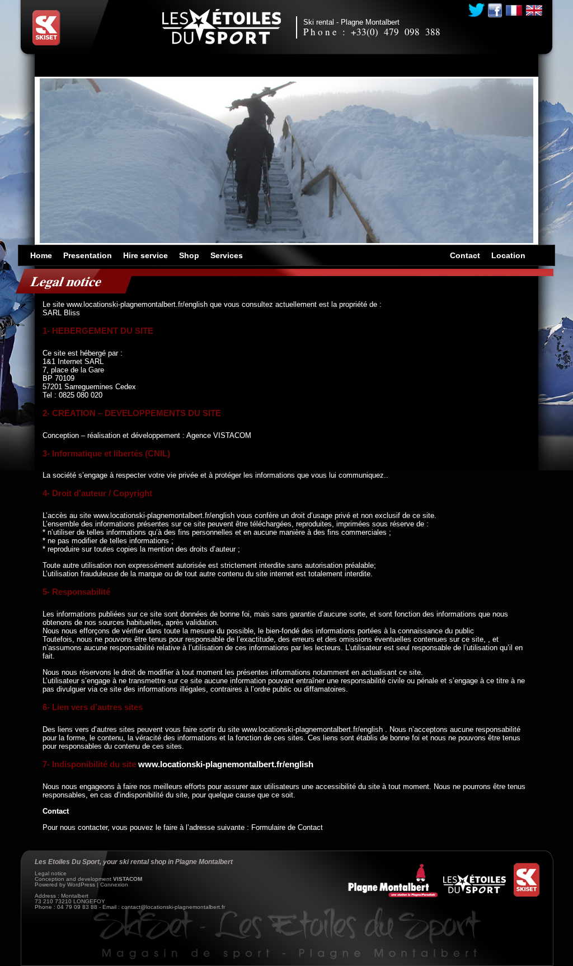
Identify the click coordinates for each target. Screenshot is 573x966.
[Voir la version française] (514, 10)
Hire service (145, 255)
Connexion (114, 884)
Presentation (87, 255)
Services (226, 255)
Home (41, 255)
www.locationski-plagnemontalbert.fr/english (137, 304)
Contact (465, 255)
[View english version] (534, 10)
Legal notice (51, 873)
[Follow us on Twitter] (476, 10)
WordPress (81, 884)
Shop (189, 255)
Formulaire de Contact (287, 827)
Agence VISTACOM (218, 435)
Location (508, 255)
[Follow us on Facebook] (495, 10)
